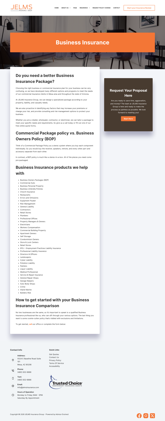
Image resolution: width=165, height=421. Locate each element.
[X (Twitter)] (152, 415)
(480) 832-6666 (24, 372)
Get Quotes (54, 354)
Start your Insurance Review (139, 8)
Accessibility (54, 366)
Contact (116, 8)
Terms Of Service (56, 363)
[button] (128, 118)
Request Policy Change (101, 8)
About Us (64, 8)
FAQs (75, 8)
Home (57, 8)
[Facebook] (139, 415)
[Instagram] (145, 415)
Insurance (84, 8)
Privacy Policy (55, 360)
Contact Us (54, 357)
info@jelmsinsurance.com (28, 387)
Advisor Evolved (62, 414)
